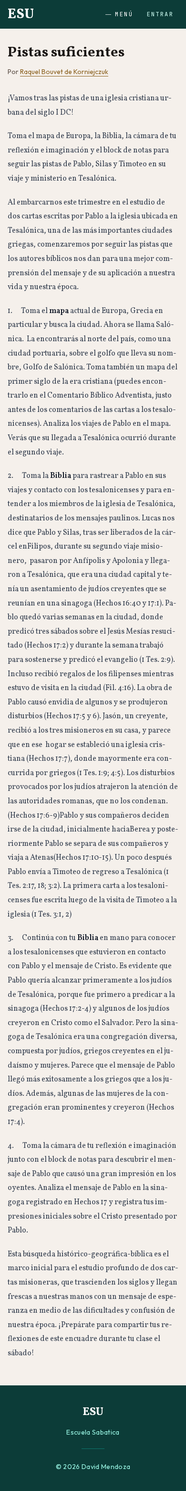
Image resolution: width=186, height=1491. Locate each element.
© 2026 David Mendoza (93, 1466)
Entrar (160, 14)
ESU (21, 14)
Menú (124, 14)
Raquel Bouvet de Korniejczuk (64, 71)
